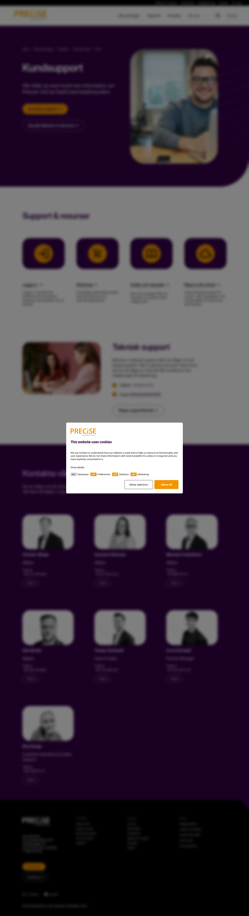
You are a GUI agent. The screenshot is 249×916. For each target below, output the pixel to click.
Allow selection (138, 484)
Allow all (166, 484)
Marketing (143, 474)
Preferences (104, 474)
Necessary (83, 474)
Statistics (124, 474)
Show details (77, 467)
